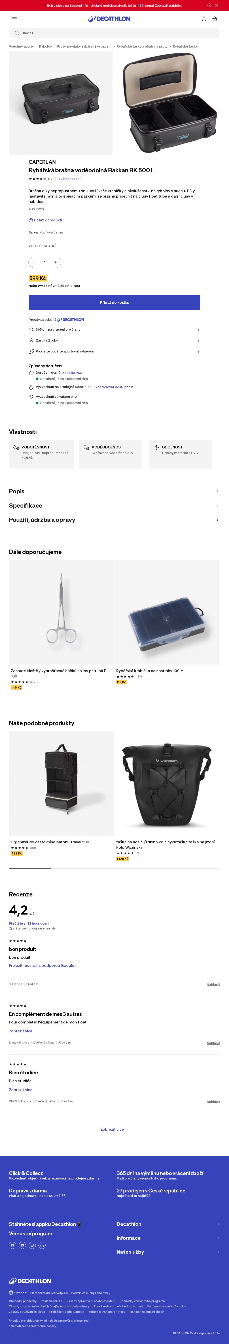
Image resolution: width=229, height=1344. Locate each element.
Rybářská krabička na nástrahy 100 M (150, 671)
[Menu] (14, 18)
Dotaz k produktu (48, 220)
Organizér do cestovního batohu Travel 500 (50, 842)
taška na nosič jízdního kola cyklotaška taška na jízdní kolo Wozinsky (165, 845)
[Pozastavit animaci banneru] (209, 5)
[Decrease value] (34, 262)
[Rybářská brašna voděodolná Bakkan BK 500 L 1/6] (60, 103)
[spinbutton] (44, 262)
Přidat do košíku (114, 302)
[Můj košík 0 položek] (214, 18)
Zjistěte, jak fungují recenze (29, 928)
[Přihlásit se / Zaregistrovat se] (204, 18)
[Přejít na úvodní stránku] (109, 19)
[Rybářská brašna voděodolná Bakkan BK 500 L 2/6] (169, 103)
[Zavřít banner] (216, 5)
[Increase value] (55, 262)
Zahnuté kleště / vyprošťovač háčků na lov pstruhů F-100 (59, 673)
